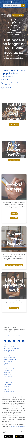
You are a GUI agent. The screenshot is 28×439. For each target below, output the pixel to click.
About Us (22, 426)
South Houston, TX (9, 391)
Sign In (2, 14)
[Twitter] (14, 341)
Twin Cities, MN (8, 376)
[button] (26, 15)
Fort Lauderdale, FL (9, 369)
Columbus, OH (8, 382)
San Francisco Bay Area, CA (11, 348)
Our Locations (8, 76)
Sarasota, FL (7, 356)
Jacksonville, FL (8, 363)
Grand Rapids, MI (8, 374)
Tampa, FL (7, 352)
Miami (15, 2)
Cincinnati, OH (7, 384)
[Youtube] (23, 341)
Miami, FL (6, 365)
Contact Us (7, 88)
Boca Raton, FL (8, 370)
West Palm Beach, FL (9, 361)
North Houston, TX (9, 388)
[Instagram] (9, 341)
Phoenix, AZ (7, 344)
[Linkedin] (18, 341)
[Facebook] (5, 341)
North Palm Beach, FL (10, 357)
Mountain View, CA (9, 346)
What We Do (8, 79)
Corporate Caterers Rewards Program (13, 83)
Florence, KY (7, 372)
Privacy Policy (15, 426)
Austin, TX (6, 386)
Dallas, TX (6, 390)
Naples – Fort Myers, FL (10, 359)
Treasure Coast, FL (9, 350)
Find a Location (23, 5)
